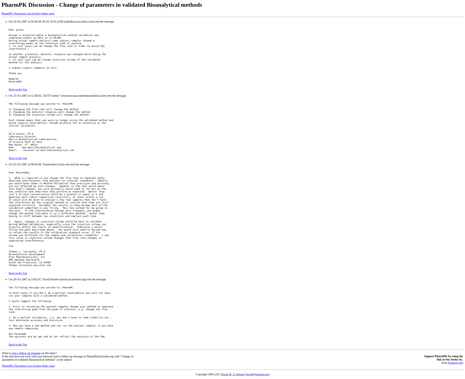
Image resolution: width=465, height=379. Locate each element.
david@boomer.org (257, 374)
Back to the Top (18, 89)
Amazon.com (455, 362)
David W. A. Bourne (233, 374)
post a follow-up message (26, 353)
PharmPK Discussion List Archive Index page (27, 13)
